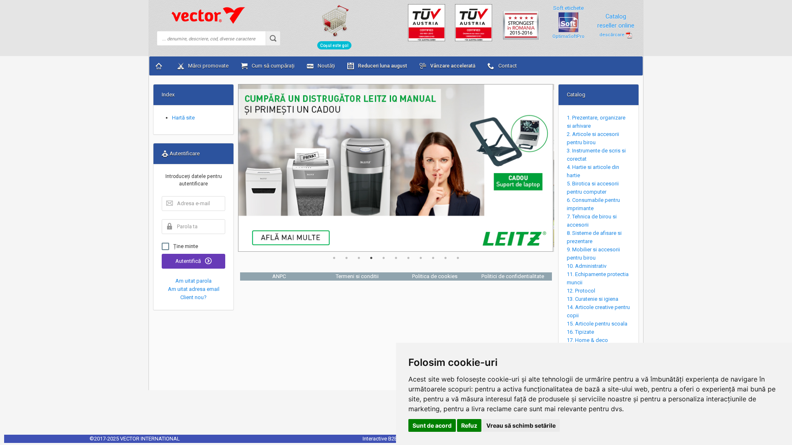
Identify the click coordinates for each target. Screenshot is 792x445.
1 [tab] (334, 258)
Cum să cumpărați (272, 66)
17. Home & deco (587, 340)
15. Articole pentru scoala (597, 324)
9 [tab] (433, 258)
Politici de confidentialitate (512, 276)
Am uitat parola (193, 281)
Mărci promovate (208, 66)
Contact (507, 66)
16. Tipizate (580, 332)
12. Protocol (581, 291)
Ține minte (185, 246)
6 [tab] (396, 258)
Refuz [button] (469, 425)
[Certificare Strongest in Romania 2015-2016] (521, 22)
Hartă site (183, 118)
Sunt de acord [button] (432, 425)
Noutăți (325, 66)
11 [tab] (458, 258)
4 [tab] (371, 258)
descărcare (612, 34)
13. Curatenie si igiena (592, 299)
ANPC (279, 276)
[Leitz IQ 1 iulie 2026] (396, 168)
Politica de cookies (434, 276)
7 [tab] (408, 258)
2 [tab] (346, 258)
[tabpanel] (396, 168)
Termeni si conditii (357, 276)
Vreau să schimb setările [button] (521, 425)
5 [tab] (384, 258)
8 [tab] (421, 258)
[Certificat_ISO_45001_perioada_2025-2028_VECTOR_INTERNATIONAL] (473, 22)
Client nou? (193, 297)
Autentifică (188, 261)
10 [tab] (445, 258)
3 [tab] (359, 258)
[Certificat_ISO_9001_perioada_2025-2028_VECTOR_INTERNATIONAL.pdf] (426, 22)
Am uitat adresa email (193, 289)
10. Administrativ (586, 266)
